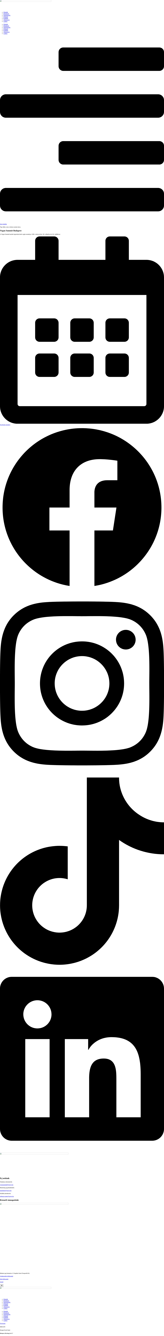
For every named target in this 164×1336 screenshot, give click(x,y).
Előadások (6, 14)
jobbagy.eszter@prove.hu (7, 1196)
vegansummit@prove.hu (6, 1185)
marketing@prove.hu (5, 1190)
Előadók (5, 12)
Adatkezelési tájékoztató (6, 1276)
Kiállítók (5, 18)
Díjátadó (5, 17)
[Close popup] (1, 1285)
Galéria (5, 21)
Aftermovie (6, 20)
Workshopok (6, 15)
